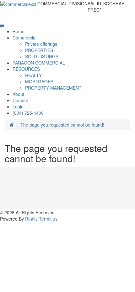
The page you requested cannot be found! (62, 125)
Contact (20, 100)
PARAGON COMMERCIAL (39, 63)
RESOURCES (26, 69)
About (18, 94)
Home (18, 31)
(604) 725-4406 (28, 113)
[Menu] (2, 25)
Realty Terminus (41, 219)
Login (18, 106)
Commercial (24, 37)
